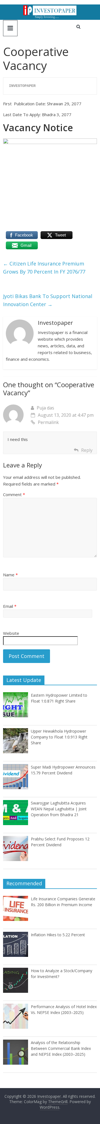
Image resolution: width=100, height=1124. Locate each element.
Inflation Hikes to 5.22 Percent (58, 934)
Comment (14, 494)
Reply (86, 450)
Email (9, 606)
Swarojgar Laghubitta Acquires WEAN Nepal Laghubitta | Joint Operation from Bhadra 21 (59, 808)
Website (11, 633)
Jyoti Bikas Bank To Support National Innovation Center (47, 300)
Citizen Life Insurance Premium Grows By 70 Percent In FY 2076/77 (44, 267)
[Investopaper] (50, 8)
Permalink (48, 422)
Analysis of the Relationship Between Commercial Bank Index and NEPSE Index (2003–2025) (61, 1048)
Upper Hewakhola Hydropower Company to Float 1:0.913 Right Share (59, 736)
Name (10, 574)
